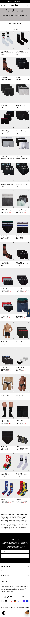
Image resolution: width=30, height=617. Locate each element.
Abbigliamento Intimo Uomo (13, 526)
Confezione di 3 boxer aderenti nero (22, 79)
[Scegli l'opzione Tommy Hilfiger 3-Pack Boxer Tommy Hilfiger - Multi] (29, 233)
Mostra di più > (23, 521)
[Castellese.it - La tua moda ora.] (15, 5)
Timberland (19, 446)
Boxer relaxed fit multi (21, 316)
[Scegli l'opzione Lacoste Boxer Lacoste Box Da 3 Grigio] (29, 101)
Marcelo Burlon (5, 420)
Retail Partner (18, 608)
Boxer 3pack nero (5, 369)
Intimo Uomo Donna (14, 524)
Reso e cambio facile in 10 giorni (14, 1)
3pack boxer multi (21, 237)
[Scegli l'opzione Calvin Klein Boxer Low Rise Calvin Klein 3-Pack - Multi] (14, 286)
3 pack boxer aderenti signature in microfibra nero (22, 422)
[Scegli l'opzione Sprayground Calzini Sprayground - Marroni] (14, 259)
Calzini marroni (5, 263)
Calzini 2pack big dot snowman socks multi (6, 474)
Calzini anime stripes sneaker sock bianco (21, 474)
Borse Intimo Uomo (14, 527)
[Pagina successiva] (19, 507)
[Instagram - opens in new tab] (5, 597)
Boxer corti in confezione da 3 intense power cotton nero (7, 184)
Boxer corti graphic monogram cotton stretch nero (22, 131)
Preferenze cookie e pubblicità (15, 611)
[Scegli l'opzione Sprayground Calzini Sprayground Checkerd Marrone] (14, 75)
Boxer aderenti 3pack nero (22, 263)
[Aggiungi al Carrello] (14, 418)
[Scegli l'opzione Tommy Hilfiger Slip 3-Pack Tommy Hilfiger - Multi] (29, 365)
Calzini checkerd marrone (5, 79)
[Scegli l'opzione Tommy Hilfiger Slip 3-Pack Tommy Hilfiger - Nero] (14, 233)
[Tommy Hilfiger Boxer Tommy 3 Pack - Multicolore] (7, 119)
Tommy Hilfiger (5, 130)
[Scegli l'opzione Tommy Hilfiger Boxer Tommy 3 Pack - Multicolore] (14, 128)
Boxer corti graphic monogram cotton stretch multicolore (7, 158)
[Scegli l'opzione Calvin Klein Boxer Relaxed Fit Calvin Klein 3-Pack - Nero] (14, 339)
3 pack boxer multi (6, 211)
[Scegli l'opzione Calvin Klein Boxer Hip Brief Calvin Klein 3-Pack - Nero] (29, 286)
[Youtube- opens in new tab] (11, 597)
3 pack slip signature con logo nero (6, 448)
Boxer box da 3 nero (6, 105)
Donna (11, 529)
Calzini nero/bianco (6, 422)
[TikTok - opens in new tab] (8, 597)
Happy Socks (4, 473)
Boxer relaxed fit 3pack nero (7, 342)
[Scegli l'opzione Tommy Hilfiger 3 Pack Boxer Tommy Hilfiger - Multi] (14, 207)
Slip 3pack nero (5, 237)
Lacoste (18, 77)
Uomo (16, 529)
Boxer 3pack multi (21, 211)
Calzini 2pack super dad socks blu (7, 501)
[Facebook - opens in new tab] (2, 597)
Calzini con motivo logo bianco (7, 52)
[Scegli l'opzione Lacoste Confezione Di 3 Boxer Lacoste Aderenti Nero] (29, 75)
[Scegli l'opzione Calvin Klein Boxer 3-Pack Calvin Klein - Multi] (29, 207)
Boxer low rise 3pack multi (6, 290)
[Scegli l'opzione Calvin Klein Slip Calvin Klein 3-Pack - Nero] (29, 391)
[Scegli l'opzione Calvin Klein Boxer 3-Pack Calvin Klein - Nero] (14, 365)
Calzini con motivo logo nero (22, 52)
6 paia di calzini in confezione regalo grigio (22, 448)
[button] (2, 5)
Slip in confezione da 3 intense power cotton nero (22, 184)
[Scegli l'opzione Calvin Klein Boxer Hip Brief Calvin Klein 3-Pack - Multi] (14, 312)
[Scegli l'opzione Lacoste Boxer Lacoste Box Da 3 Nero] (14, 101)
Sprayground (4, 51)
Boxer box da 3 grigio (21, 105)
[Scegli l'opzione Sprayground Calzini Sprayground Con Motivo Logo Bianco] (14, 49)
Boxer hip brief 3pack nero (21, 290)
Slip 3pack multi (20, 369)
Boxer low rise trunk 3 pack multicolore (21, 158)
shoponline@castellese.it (23, 607)
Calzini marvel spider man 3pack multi (21, 501)
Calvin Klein (19, 130)
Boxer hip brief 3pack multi (6, 316)
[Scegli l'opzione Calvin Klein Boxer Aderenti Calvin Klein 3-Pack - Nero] (29, 259)
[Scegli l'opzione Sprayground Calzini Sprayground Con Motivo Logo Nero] (29, 49)
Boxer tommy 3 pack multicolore (6, 131)
